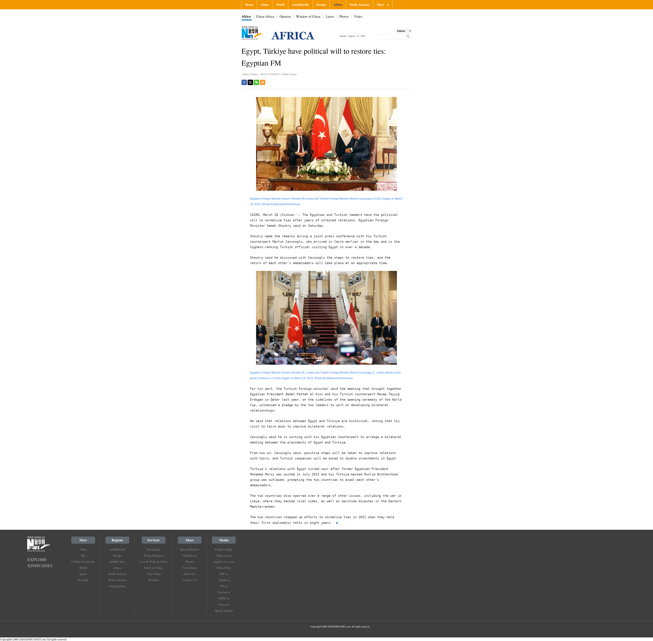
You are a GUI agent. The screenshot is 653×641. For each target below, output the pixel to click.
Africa (338, 4)
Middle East (117, 561)
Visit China (153, 574)
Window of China (308, 16)
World (280, 4)
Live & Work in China (153, 561)
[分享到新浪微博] (262, 82)
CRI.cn (223, 574)
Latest (330, 16)
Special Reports (189, 549)
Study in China (153, 568)
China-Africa (265, 16)
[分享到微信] (256, 82)
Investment (153, 549)
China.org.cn (224, 555)
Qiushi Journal (224, 610)
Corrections (189, 568)
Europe (321, 4)
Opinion (285, 16)
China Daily (223, 568)
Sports (83, 574)
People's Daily (224, 549)
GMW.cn (223, 598)
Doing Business (153, 555)
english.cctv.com (223, 561)
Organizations (117, 586)
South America (117, 580)
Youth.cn (223, 580)
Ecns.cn (224, 604)
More (383, 4)
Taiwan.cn (223, 592)
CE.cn (224, 586)
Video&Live (189, 555)
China (265, 4)
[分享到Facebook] (244, 82)
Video (358, 16)
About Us (190, 574)
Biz (83, 555)
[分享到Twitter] (250, 82)
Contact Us (190, 580)
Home (249, 4)
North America (359, 4)
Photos (344, 16)
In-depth (83, 580)
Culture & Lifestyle (83, 561)
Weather (153, 580)
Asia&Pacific (300, 4)
